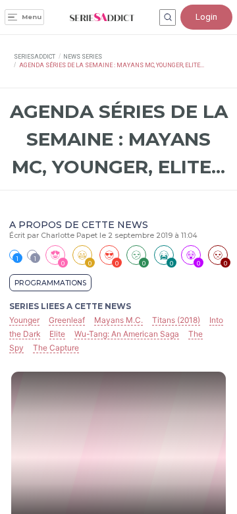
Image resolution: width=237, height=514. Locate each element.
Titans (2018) (176, 320)
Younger (24, 320)
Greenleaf (67, 320)
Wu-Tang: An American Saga (126, 334)
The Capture (56, 348)
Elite (57, 334)
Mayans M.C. (118, 320)
